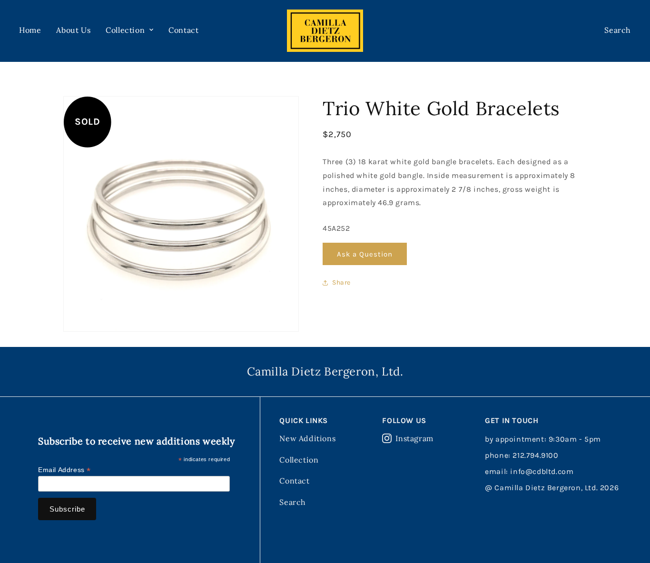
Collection (298, 459)
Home (30, 30)
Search (292, 502)
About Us (73, 30)
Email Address (64, 469)
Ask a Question (365, 253)
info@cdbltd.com (541, 471)
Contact (183, 30)
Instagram (414, 438)
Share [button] (341, 282)
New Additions (307, 438)
